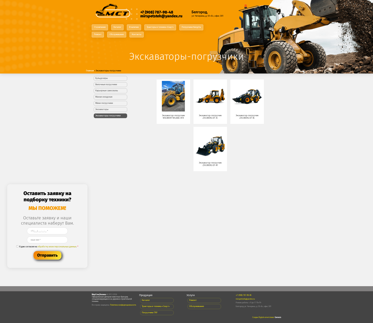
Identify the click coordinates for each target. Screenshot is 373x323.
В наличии (134, 27)
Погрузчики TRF (150, 313)
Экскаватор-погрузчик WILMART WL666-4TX (173, 116)
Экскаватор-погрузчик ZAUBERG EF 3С (210, 116)
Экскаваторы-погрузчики (108, 116)
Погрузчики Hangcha (191, 27)
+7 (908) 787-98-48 (156, 12)
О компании (100, 27)
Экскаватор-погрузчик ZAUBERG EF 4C (247, 116)
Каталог (117, 27)
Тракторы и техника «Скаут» (160, 27)
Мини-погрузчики (104, 103)
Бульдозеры (101, 78)
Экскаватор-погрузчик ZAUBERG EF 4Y (210, 164)
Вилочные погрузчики (106, 84)
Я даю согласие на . (48, 247)
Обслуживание (117, 34)
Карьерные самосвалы (106, 91)
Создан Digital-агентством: (266, 317)
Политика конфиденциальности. (123, 305)
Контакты (136, 34)
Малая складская (103, 97)
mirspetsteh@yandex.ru (161, 16)
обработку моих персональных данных (56, 247)
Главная (90, 71)
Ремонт (98, 34)
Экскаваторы (101, 109)
